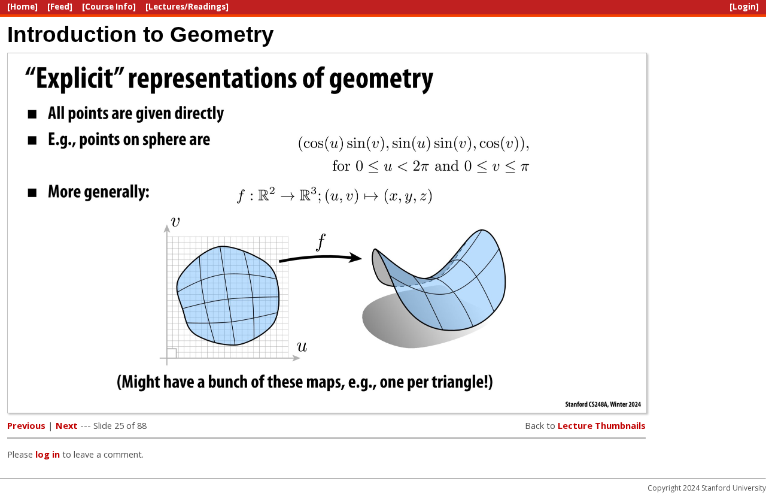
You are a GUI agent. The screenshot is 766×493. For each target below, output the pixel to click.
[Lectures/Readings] (187, 6)
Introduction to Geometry (140, 34)
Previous (26, 425)
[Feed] (59, 6)
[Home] (22, 6)
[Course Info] (109, 6)
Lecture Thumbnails (602, 425)
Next (67, 425)
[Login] (744, 6)
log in (47, 454)
